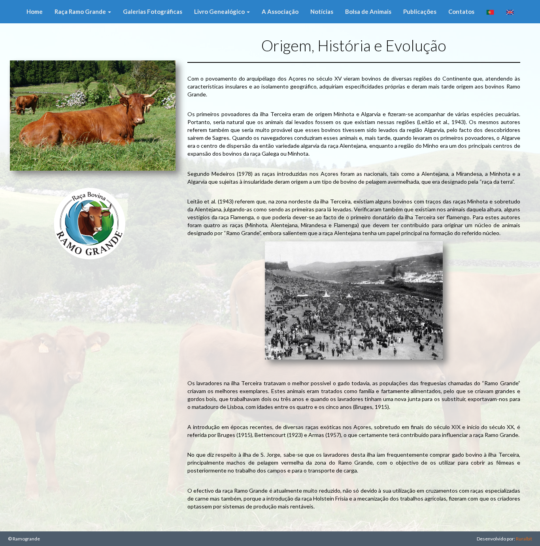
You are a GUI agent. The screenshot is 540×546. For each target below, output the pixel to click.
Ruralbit (524, 539)
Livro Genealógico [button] (220, 11)
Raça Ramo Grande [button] (81, 11)
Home (34, 11)
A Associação (280, 11)
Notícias (321, 11)
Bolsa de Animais (368, 11)
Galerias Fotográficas (152, 11)
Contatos (461, 11)
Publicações (419, 11)
